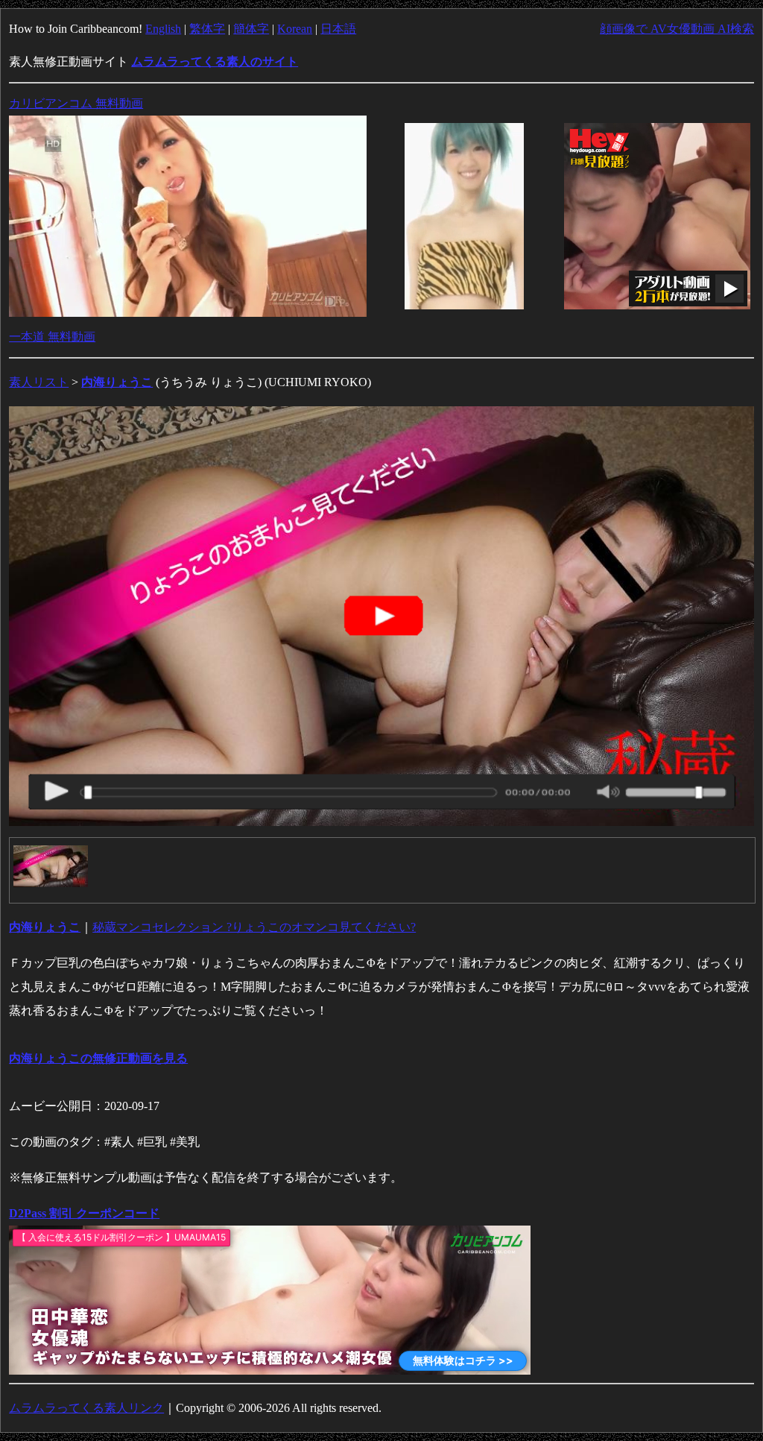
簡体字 (251, 28)
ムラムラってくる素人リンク (86, 1407)
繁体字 (207, 28)
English (163, 28)
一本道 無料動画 (52, 336)
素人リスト (39, 382)
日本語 (338, 28)
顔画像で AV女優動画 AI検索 (677, 28)
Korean (294, 28)
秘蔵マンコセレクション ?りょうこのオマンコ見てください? (254, 927)
